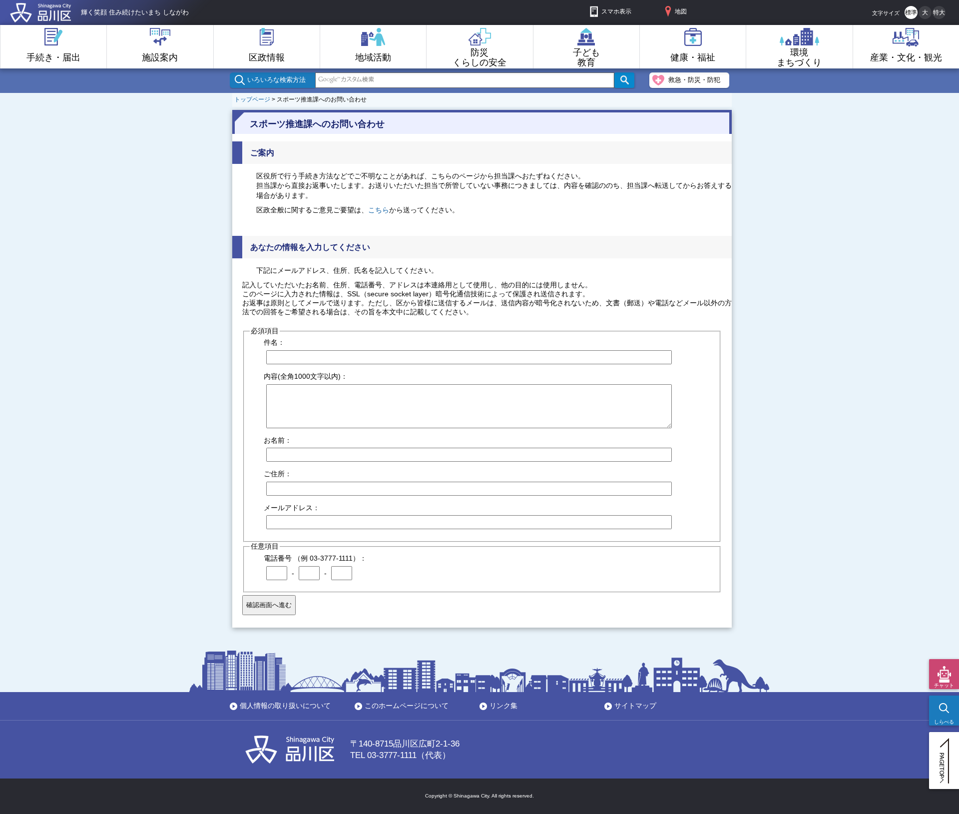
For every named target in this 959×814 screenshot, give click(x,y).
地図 (681, 11)
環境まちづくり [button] (799, 57)
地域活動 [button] (373, 57)
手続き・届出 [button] (53, 57)
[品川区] (40, 17)
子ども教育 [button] (586, 57)
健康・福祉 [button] (692, 57)
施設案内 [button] (160, 57)
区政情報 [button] (267, 57)
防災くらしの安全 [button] (479, 57)
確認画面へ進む (269, 605)
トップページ (252, 99)
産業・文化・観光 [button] (906, 57)
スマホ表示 (616, 11)
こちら (378, 210)
